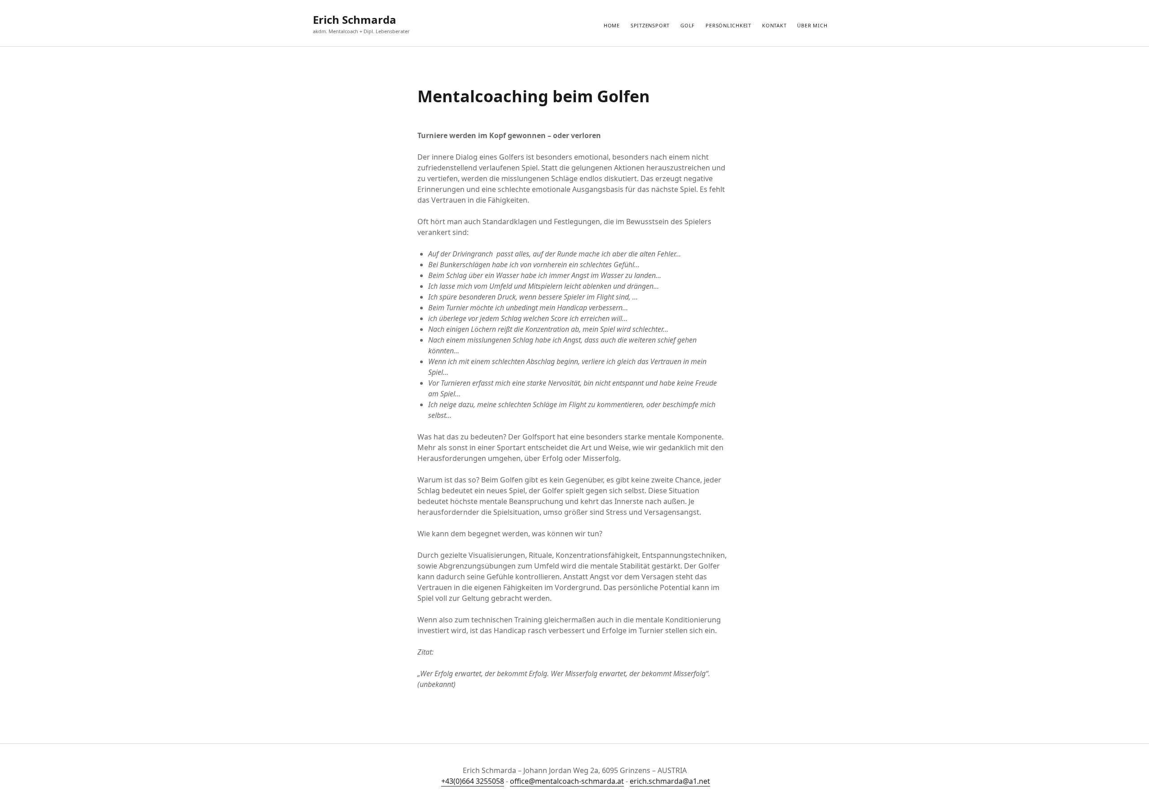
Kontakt (774, 25)
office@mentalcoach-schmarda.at (567, 781)
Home (612, 25)
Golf (687, 25)
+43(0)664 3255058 (472, 781)
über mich (812, 25)
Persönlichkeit (728, 25)
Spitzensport (650, 25)
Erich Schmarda (354, 19)
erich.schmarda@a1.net (670, 781)
